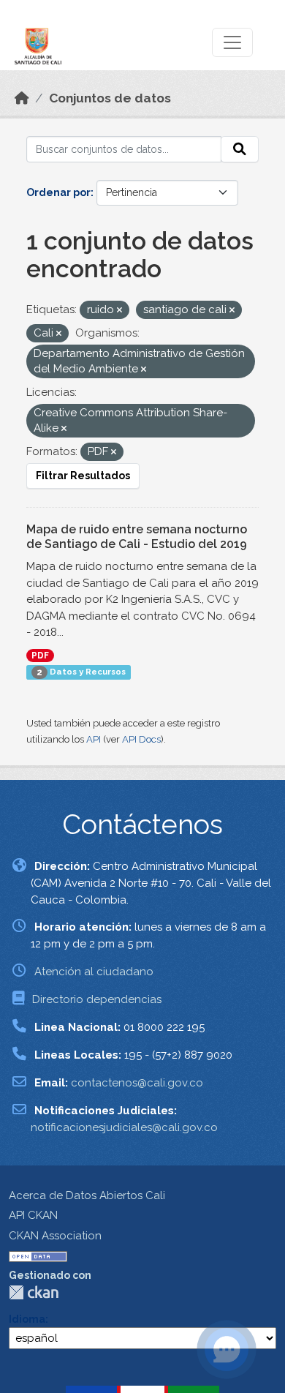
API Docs (141, 739)
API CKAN (33, 1215)
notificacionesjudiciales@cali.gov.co (124, 1127)
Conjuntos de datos (110, 98)
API (93, 739)
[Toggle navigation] (232, 42)
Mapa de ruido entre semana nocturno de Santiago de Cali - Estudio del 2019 (136, 537)
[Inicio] (22, 98)
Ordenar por (58, 192)
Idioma (27, 1319)
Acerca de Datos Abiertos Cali (87, 1195)
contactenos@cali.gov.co (137, 1082)
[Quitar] (119, 310)
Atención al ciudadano (93, 971)
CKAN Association (55, 1235)
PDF (40, 655)
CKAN (33, 1292)
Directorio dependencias (97, 999)
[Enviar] (240, 149)
